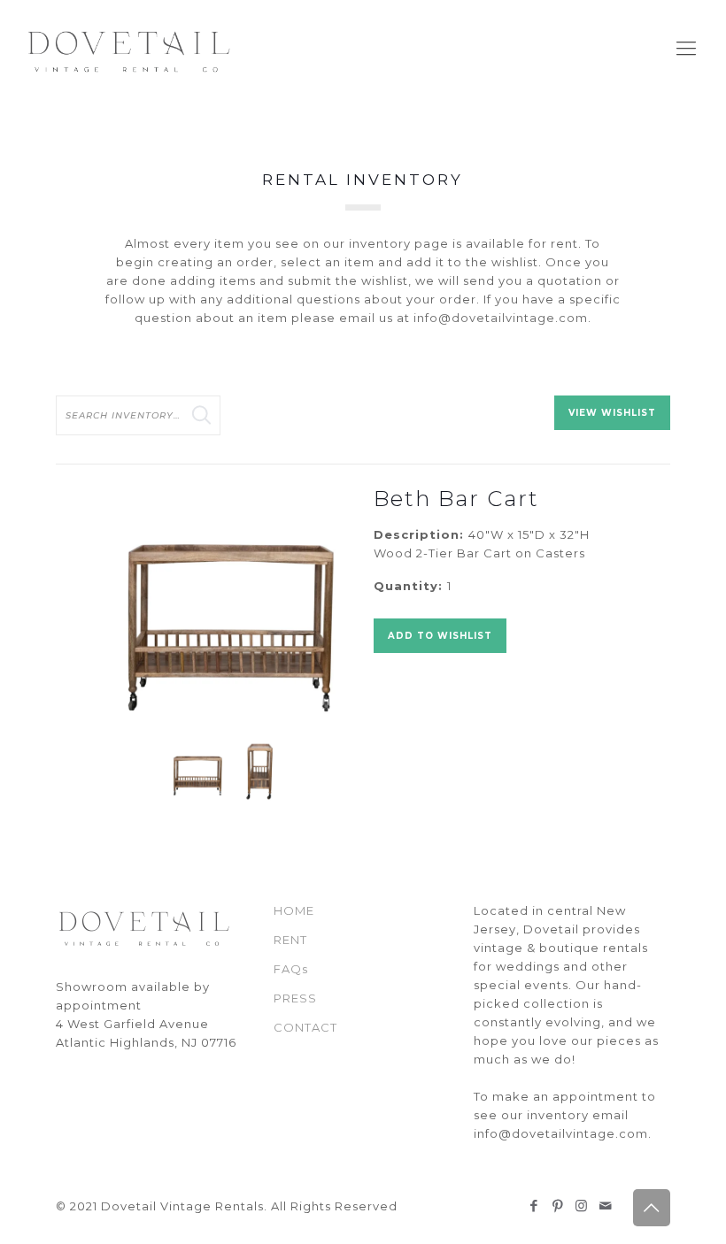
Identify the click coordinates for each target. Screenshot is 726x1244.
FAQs (291, 969)
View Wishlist (612, 413)
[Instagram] (582, 1205)
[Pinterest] (558, 1205)
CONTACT (305, 1027)
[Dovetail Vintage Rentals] (130, 48)
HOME (294, 910)
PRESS (295, 998)
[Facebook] (534, 1205)
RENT (290, 940)
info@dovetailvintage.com (500, 318)
